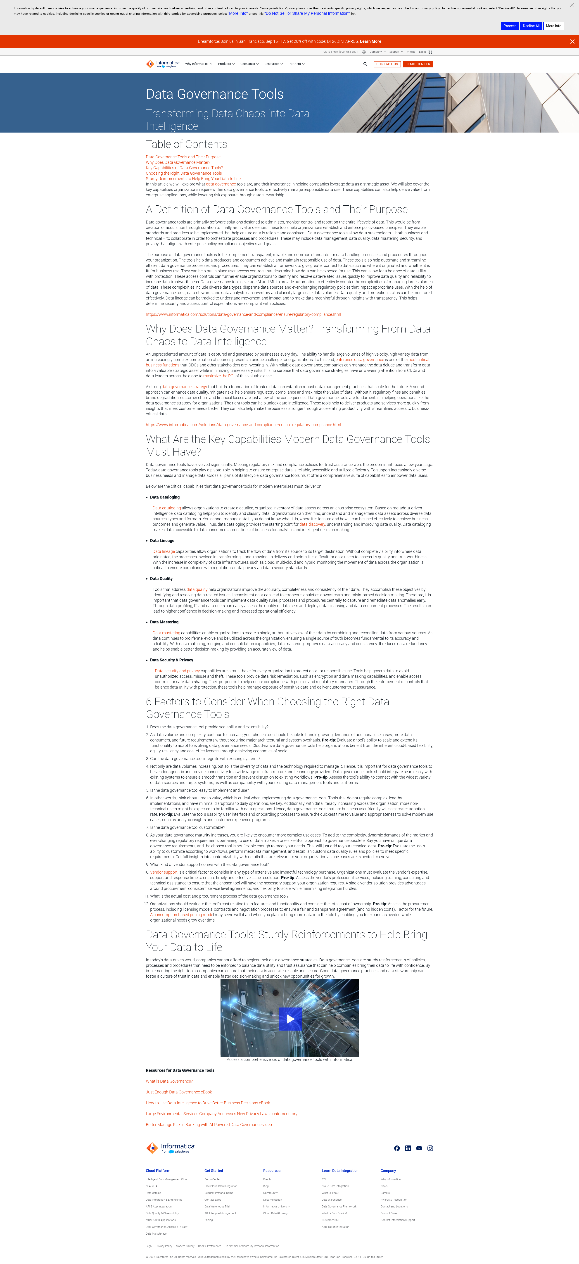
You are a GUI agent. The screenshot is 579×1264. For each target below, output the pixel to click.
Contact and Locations (394, 1206)
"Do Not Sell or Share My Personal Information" (307, 13)
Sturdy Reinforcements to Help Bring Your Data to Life (193, 178)
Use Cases (247, 64)
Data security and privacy (177, 670)
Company (376, 51)
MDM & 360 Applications (161, 1220)
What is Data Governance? (169, 1081)
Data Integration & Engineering (164, 1199)
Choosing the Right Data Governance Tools (184, 173)
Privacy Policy (164, 1246)
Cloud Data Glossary (275, 1213)
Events (267, 1179)
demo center (418, 64)
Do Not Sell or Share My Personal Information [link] (252, 1246)
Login (422, 51)
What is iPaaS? (330, 1193)
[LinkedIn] (408, 1148)
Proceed (510, 26)
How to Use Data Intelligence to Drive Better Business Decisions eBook (208, 1102)
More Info (553, 26)
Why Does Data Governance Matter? (178, 162)
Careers (385, 1193)
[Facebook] (397, 1148)
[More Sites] (430, 52)
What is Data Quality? (334, 1213)
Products (224, 64)
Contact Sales (212, 1199)
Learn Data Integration (340, 1171)
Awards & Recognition (394, 1199)
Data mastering (166, 632)
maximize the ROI (219, 375)
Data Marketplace (156, 1233)
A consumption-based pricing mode (181, 914)
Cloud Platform (158, 1171)
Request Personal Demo (218, 1193)
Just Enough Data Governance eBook (179, 1092)
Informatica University (276, 1206)
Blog (266, 1186)
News (384, 1186)
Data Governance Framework (339, 1206)
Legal (149, 1246)
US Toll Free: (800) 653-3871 (340, 51)
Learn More (370, 41)
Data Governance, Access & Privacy (166, 1226)
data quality (197, 589)
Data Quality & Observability (162, 1213)
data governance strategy (184, 386)
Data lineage (164, 551)
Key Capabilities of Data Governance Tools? (184, 167)
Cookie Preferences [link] (209, 1246)
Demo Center (212, 1179)
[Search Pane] (365, 64)
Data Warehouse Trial (217, 1206)
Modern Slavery (185, 1246)
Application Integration (335, 1226)
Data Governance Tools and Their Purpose (183, 156)
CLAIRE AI (152, 1186)
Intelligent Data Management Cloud (167, 1179)
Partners (295, 64)
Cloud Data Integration (335, 1186)
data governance (221, 184)
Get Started (213, 1171)
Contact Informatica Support (398, 1220)
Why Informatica (197, 64)
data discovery (312, 524)
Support (394, 51)
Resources (271, 64)
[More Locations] (364, 52)
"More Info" (238, 13)
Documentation (272, 1199)
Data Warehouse (332, 1199)
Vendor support (164, 872)
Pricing (411, 51)
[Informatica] (163, 64)
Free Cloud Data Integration (220, 1186)
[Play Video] (290, 1018)
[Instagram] (430, 1148)
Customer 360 (330, 1220)
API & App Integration (159, 1206)
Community (270, 1193)
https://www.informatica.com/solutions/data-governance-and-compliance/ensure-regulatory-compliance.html (243, 314)
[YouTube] (419, 1148)
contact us (387, 64)
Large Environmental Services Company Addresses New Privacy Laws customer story (221, 1113)
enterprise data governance (360, 359)
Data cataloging (167, 508)
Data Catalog (153, 1193)
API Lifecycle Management (220, 1213)
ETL (324, 1179)
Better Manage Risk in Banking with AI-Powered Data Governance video (209, 1124)
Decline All (531, 26)
